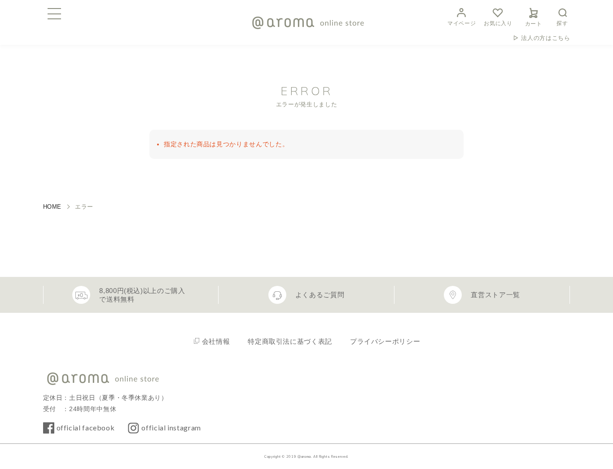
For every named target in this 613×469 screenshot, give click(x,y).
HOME (52, 207)
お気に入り (498, 23)
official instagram (171, 427)
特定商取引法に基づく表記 (290, 341)
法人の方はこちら (545, 38)
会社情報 (216, 341)
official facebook (86, 427)
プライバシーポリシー (385, 341)
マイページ (461, 23)
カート (533, 24)
